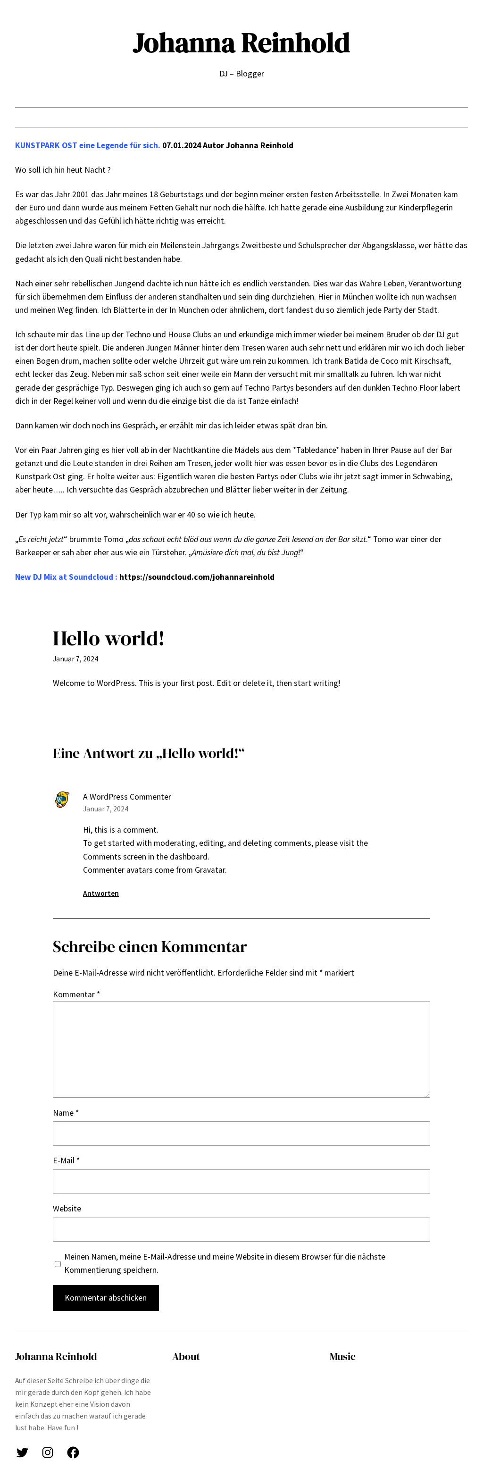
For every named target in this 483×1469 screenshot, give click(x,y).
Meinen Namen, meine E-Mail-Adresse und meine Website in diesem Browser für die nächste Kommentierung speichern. (224, 1263)
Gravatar (210, 870)
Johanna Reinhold (241, 42)
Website (67, 1208)
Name (66, 1113)
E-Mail (66, 1160)
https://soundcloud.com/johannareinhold (197, 577)
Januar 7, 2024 (105, 808)
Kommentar (76, 994)
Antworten (101, 893)
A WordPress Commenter (127, 797)
